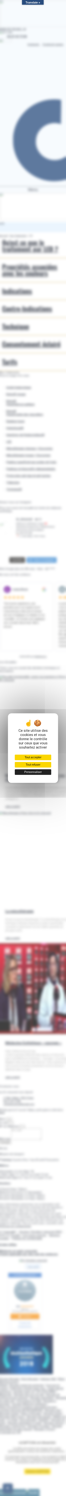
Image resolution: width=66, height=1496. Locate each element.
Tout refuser (33, 764)
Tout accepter (33, 757)
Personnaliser (33, 772)
